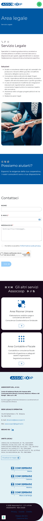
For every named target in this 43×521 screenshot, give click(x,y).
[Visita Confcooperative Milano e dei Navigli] (21, 494)
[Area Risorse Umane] (21, 304)
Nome (4, 205)
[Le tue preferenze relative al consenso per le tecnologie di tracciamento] (4, 517)
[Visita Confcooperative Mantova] (21, 485)
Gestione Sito (22, 518)
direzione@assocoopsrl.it (16, 420)
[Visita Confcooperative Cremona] (21, 477)
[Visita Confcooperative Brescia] (21, 469)
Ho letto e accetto (23, 246)
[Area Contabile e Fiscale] (21, 339)
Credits (29, 512)
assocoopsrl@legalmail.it (14, 424)
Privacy (14, 512)
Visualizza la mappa (9, 458)
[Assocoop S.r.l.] (12, 4)
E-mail (5, 215)
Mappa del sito (21, 516)
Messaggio (7, 225)
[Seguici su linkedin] (12, 429)
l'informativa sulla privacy (30, 246)
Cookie (21, 512)
